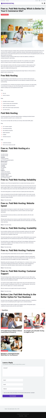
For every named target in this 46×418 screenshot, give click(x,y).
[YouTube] (39, 1)
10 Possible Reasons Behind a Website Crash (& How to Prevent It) (11, 331)
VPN (18, 408)
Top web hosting (11, 408)
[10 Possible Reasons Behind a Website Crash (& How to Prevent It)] (11, 321)
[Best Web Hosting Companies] (7, 3)
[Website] (44, 1)
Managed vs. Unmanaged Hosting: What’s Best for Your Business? (10, 354)
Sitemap (7, 0)
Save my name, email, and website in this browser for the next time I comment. (19, 392)
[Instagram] (41, 1)
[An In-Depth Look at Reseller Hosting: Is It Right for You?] (34, 321)
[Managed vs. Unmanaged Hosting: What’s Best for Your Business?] (11, 343)
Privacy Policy (3, 0)
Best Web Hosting (5, 14)
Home (6, 408)
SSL (16, 408)
